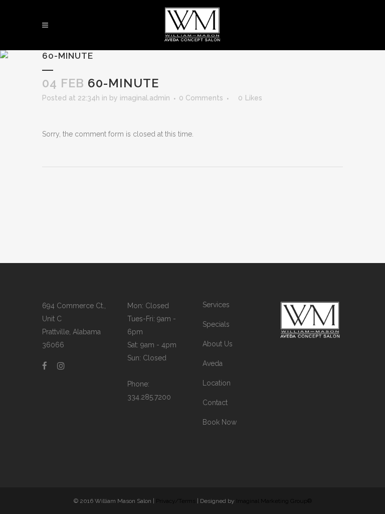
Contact (215, 403)
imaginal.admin (145, 98)
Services (216, 305)
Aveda (213, 363)
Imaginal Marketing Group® (274, 500)
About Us (218, 344)
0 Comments (201, 98)
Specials (216, 324)
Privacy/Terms (176, 500)
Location (217, 383)
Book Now (220, 422)
